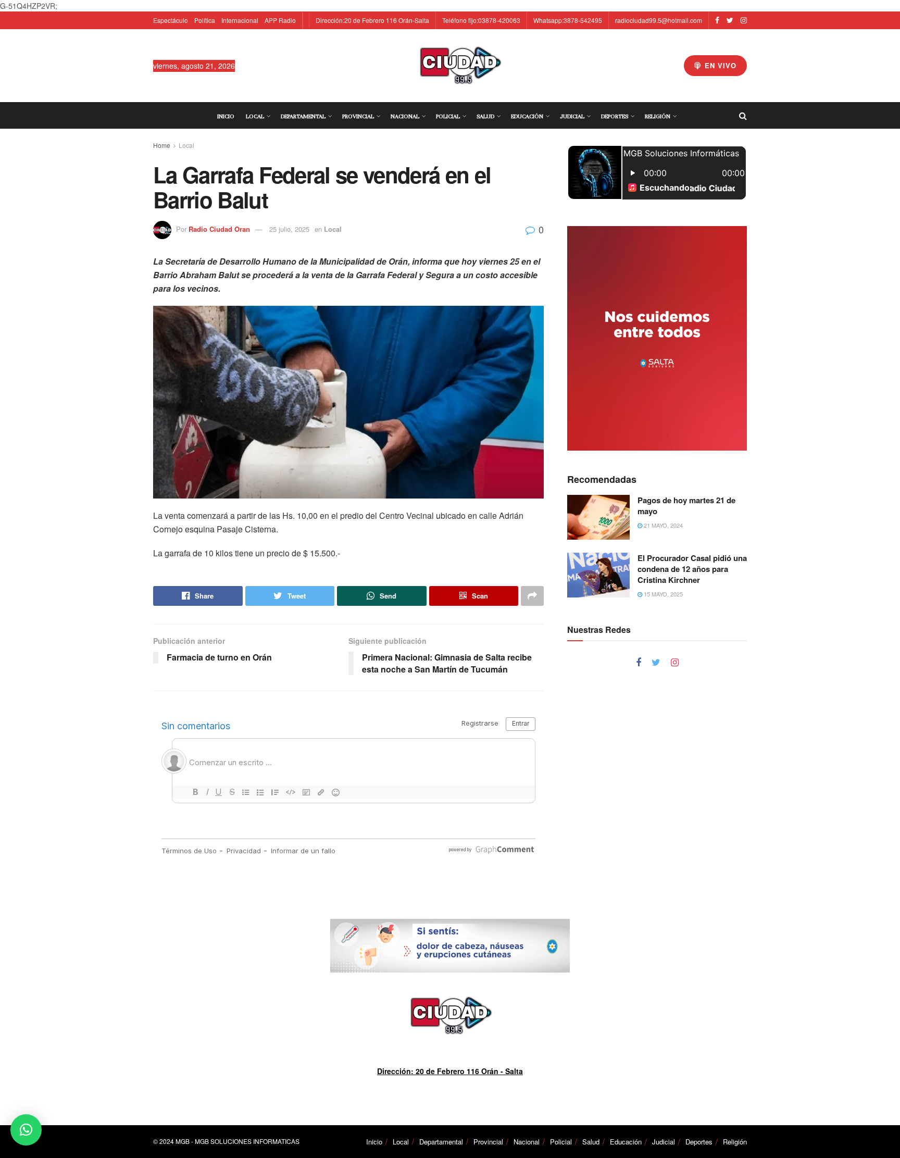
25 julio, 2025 (289, 229)
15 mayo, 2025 (662, 594)
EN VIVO (719, 65)
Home (161, 145)
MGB (183, 1141)
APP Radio (280, 20)
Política (204, 20)
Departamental (303, 116)
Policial (448, 116)
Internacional (239, 20)
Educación (527, 116)
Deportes (614, 116)
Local (255, 116)
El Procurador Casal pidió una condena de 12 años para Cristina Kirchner (692, 569)
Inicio (225, 116)
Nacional (405, 116)
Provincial (358, 116)
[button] (26, 1129)
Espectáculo (170, 20)
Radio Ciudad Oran (219, 229)
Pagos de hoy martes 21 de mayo (686, 505)
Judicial (572, 116)
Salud (485, 116)
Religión (657, 116)
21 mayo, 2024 (662, 525)
